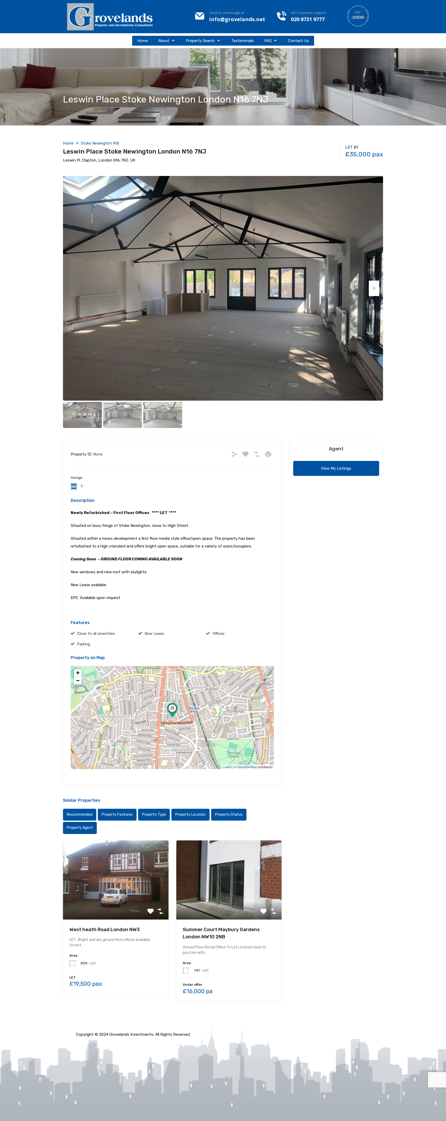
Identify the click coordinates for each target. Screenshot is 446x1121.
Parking (83, 644)
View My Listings (336, 468)
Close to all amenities (96, 633)
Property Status (229, 814)
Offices (218, 633)
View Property (116, 903)
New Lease (154, 633)
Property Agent (80, 827)
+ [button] (77, 673)
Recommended (79, 814)
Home (142, 40)
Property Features (117, 814)
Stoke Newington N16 (100, 143)
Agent (336, 449)
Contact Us (298, 40)
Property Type (154, 814)
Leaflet (227, 767)
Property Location (190, 814)
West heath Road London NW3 (104, 929)
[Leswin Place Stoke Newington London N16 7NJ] (172, 710)
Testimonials (242, 40)
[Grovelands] (110, 16)
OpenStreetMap (247, 767)
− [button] (77, 680)
